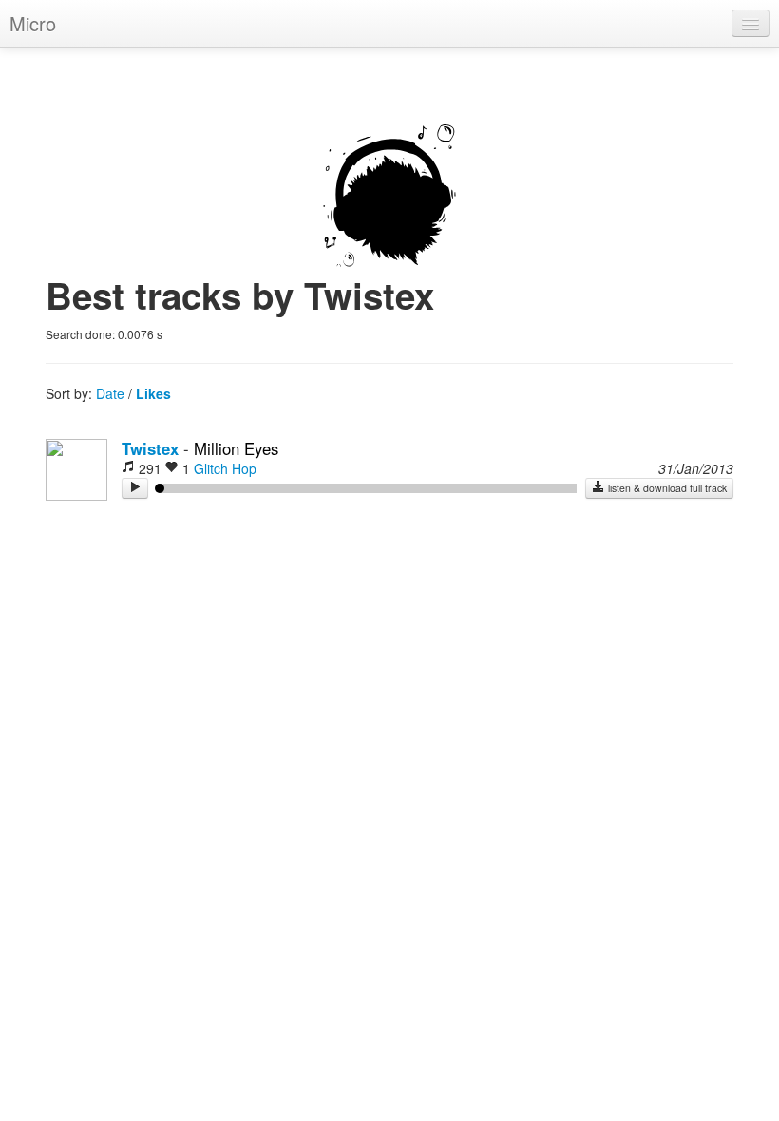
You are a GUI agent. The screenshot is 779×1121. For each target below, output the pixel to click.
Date (110, 393)
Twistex (150, 448)
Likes (153, 393)
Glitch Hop (225, 468)
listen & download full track (666, 488)
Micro (33, 23)
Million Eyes (236, 448)
